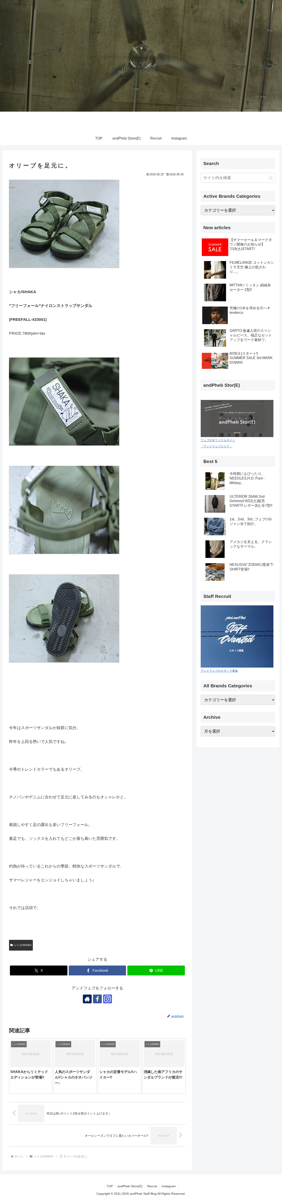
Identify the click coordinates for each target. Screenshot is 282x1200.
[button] (271, 177)
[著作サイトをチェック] (87, 999)
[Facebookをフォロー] (97, 999)
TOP (109, 1186)
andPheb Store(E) (130, 1186)
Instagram (169, 1186)
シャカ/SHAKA (23, 945)
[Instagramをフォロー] (107, 999)
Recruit (152, 1186)
